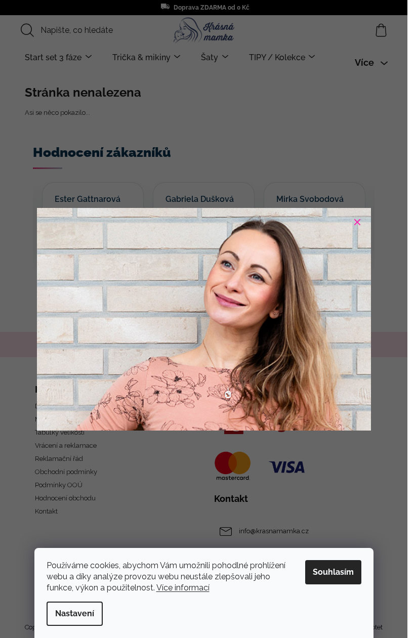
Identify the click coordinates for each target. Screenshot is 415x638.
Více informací (183, 587)
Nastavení (74, 613)
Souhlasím (333, 572)
